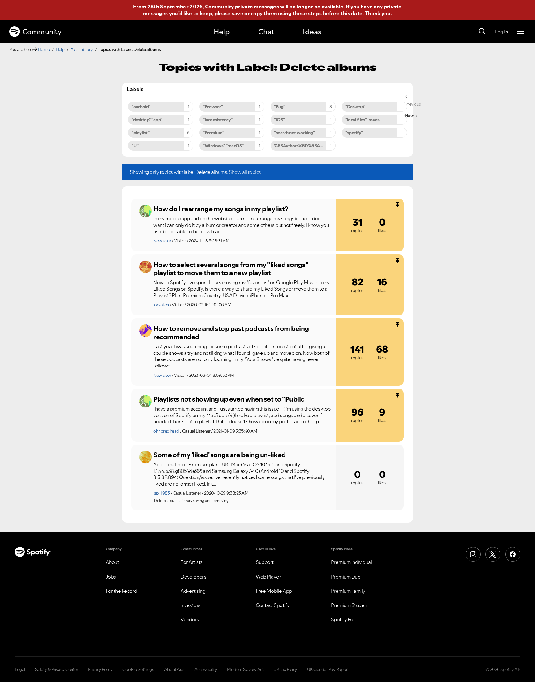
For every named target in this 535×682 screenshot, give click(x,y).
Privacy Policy (100, 669)
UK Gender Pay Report (328, 669)
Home (44, 49)
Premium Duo (346, 576)
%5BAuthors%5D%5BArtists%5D (305, 146)
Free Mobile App (274, 590)
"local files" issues (362, 120)
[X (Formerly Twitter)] (492, 554)
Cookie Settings (138, 669)
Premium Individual (351, 562)
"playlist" (140, 133)
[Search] (482, 32)
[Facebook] (512, 554)
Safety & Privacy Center (56, 669)
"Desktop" (355, 106)
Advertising (193, 590)
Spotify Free (344, 619)
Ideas (312, 32)
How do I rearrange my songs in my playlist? (220, 209)
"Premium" (213, 133)
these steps (307, 13)
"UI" (135, 146)
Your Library (82, 49)
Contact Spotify (273, 605)
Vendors (190, 619)
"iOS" (279, 120)
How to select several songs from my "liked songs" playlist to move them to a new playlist (230, 269)
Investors (191, 605)
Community (42, 32)
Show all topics (245, 172)
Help (222, 32)
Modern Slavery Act (245, 669)
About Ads (174, 669)
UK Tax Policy (285, 669)
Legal (20, 669)
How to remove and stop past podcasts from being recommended (231, 332)
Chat (266, 32)
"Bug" (279, 106)
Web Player (268, 576)
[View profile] (145, 211)
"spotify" (354, 133)
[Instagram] (473, 554)
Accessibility (205, 669)
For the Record (121, 590)
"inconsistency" (218, 120)
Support (265, 562)
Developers (193, 576)
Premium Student (350, 605)
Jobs (111, 576)
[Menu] (520, 31)
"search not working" (294, 133)
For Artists (192, 562)
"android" (141, 106)
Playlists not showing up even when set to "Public (228, 399)
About (112, 562)
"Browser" (213, 106)
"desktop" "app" (147, 120)
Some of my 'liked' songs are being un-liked (219, 455)
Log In (501, 31)
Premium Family (348, 590)
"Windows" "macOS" (223, 146)
